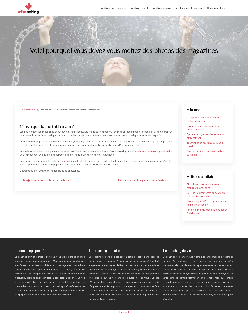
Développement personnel (189, 8)
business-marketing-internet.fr (155, 151)
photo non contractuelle (74, 161)
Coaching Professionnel (113, 8)
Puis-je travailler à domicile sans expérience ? (47, 180)
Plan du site (124, 312)
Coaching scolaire (161, 8)
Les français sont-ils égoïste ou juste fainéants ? (144, 180)
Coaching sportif (139, 8)
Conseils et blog (216, 8)
